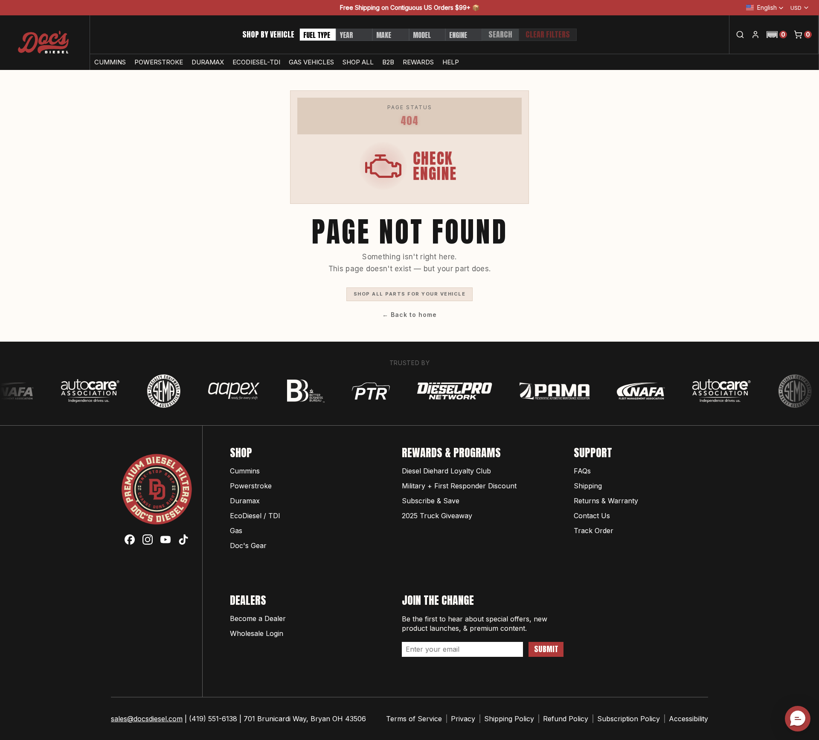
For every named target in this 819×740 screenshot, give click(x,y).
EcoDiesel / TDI (255, 515)
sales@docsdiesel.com (147, 718)
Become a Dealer (258, 618)
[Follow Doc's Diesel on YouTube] (165, 539)
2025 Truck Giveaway (437, 515)
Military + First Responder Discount (459, 486)
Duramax (245, 500)
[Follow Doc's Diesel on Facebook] (130, 539)
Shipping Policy (509, 718)
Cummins (245, 471)
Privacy (463, 718)
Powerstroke (251, 486)
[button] (777, 34)
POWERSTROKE (158, 62)
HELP (450, 62)
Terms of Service (414, 718)
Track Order (593, 530)
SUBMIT (546, 649)
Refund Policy (565, 718)
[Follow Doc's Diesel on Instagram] (147, 539)
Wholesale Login (256, 633)
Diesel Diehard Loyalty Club (446, 471)
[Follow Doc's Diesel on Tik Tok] (183, 539)
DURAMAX (208, 62)
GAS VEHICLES (311, 62)
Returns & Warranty (606, 500)
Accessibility (688, 718)
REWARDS (418, 62)
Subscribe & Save (430, 500)
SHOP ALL (358, 62)
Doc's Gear (248, 545)
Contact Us (592, 515)
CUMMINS (110, 62)
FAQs (582, 471)
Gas (236, 530)
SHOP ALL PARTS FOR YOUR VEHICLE (410, 294)
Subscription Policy (628, 718)
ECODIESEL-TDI (256, 62)
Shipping (588, 486)
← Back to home (409, 314)
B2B (388, 62)
